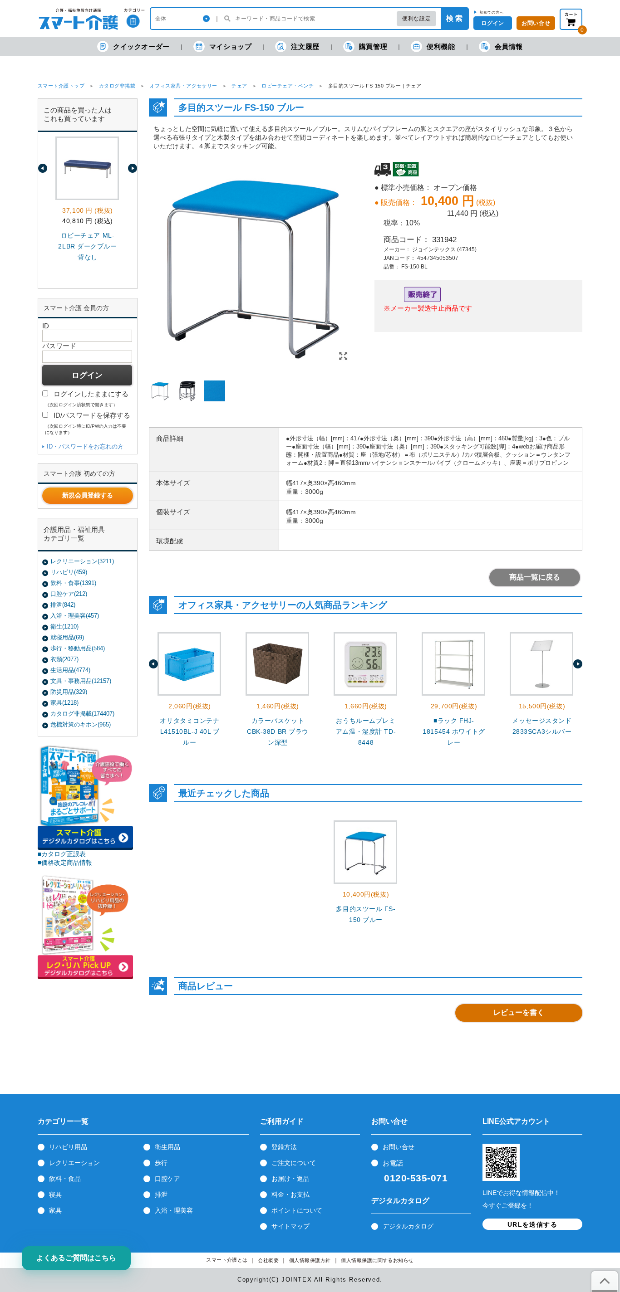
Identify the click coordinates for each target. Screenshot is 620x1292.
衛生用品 (167, 1147)
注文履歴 (305, 46)
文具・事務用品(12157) (80, 681)
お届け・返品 (290, 1178)
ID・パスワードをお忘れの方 (85, 446)
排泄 (161, 1194)
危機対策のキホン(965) (80, 724)
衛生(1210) (64, 626)
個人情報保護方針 (310, 1260)
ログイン (492, 23)
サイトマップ (290, 1226)
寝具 (55, 1194)
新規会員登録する (87, 495)
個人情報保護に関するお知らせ (377, 1260)
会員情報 (509, 46)
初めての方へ (492, 12)
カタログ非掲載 (117, 85)
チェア (239, 85)
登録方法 (284, 1147)
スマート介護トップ (61, 85)
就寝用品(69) (67, 637)
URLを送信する (532, 1224)
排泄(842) (62, 604)
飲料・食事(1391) (73, 583)
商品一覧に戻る (534, 577)
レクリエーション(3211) (82, 561)
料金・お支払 (290, 1194)
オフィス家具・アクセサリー (183, 85)
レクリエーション (74, 1163)
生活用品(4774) (70, 670)
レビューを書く (518, 1012)
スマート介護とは (227, 1260)
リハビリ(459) (68, 572)
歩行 (161, 1163)
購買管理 (373, 46)
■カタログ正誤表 (62, 854)
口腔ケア (167, 1178)
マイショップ (230, 46)
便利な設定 (416, 18)
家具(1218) (64, 702)
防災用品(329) (68, 691)
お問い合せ (398, 1147)
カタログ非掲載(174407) (82, 713)
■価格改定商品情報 (65, 862)
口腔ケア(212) (68, 593)
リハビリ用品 (68, 1147)
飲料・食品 (65, 1178)
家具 (55, 1210)
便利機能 (441, 46)
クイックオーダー (141, 46)
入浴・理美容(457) (74, 615)
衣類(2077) (64, 659)
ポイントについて (296, 1210)
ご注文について (293, 1163)
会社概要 (268, 1260)
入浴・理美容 (174, 1210)
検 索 (454, 18)
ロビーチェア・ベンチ (287, 85)
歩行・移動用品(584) (77, 648)
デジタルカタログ (408, 1226)
